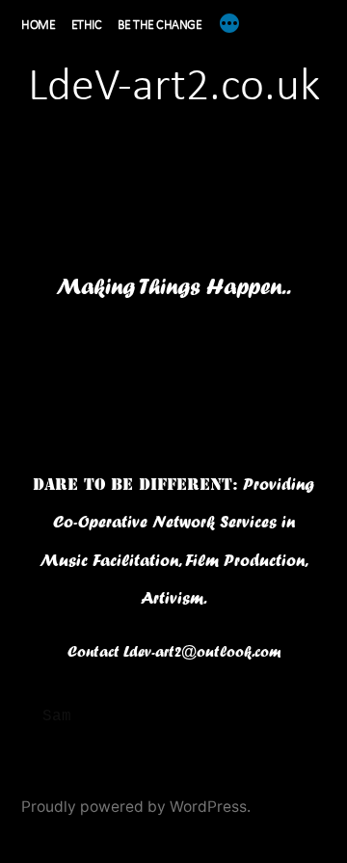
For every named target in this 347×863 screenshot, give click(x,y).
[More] (229, 23)
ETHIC (86, 25)
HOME (38, 25)
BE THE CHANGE (160, 25)
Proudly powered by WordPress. (136, 806)
